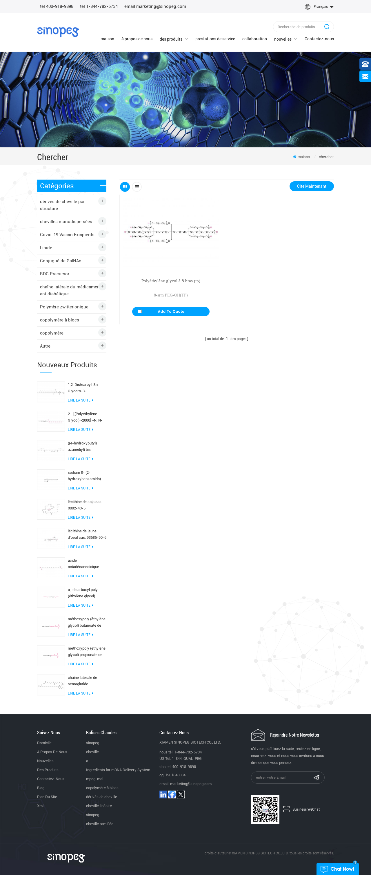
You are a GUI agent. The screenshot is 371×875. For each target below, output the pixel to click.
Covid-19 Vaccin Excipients (67, 234)
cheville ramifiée (99, 824)
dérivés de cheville (101, 797)
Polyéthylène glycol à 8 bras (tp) (170, 281)
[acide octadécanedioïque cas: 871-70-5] (51, 567)
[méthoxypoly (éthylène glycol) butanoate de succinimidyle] (51, 625)
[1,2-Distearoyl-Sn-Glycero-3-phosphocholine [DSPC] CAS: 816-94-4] (51, 391)
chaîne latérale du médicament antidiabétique (70, 290)
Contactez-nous (319, 39)
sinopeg (92, 743)
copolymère (51, 333)
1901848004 (175, 775)
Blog (40, 788)
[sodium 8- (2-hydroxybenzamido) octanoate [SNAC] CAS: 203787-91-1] (51, 479)
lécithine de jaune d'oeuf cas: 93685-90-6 (87, 534)
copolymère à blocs (59, 320)
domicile (44, 743)
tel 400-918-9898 (56, 6)
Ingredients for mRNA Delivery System (118, 770)
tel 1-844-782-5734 (99, 6)
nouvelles (283, 39)
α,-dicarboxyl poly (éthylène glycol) (83, 592)
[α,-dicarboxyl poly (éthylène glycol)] (51, 596)
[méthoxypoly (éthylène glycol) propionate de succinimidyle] (51, 655)
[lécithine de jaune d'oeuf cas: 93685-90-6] (51, 538)
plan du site (47, 797)
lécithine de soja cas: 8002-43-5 (85, 505)
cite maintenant (311, 186)
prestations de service (215, 39)
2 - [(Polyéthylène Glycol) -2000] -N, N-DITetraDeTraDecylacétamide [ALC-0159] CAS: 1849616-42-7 (87, 418)
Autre (45, 346)
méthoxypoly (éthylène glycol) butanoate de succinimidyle (87, 623)
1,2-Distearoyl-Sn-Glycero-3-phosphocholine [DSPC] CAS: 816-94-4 (86, 388)
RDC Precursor (54, 273)
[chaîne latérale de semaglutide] (51, 684)
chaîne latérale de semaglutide (82, 680)
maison (107, 39)
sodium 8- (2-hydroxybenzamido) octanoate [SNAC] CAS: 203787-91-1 (87, 476)
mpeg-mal (94, 779)
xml (40, 806)
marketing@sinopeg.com (191, 784)
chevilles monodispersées (66, 221)
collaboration (254, 39)
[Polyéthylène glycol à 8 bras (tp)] (171, 233)
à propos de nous (136, 39)
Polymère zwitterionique (64, 307)
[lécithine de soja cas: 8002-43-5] (51, 508)
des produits (171, 39)
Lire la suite (79, 400)
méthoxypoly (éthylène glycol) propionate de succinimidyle (87, 652)
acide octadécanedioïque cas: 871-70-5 (83, 564)
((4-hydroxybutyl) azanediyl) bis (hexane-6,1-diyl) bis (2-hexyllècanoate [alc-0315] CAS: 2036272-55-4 (85, 447)
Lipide (46, 247)
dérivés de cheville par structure (62, 205)
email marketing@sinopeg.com (155, 6)
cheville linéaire (99, 806)
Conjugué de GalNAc (60, 260)
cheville (92, 752)
